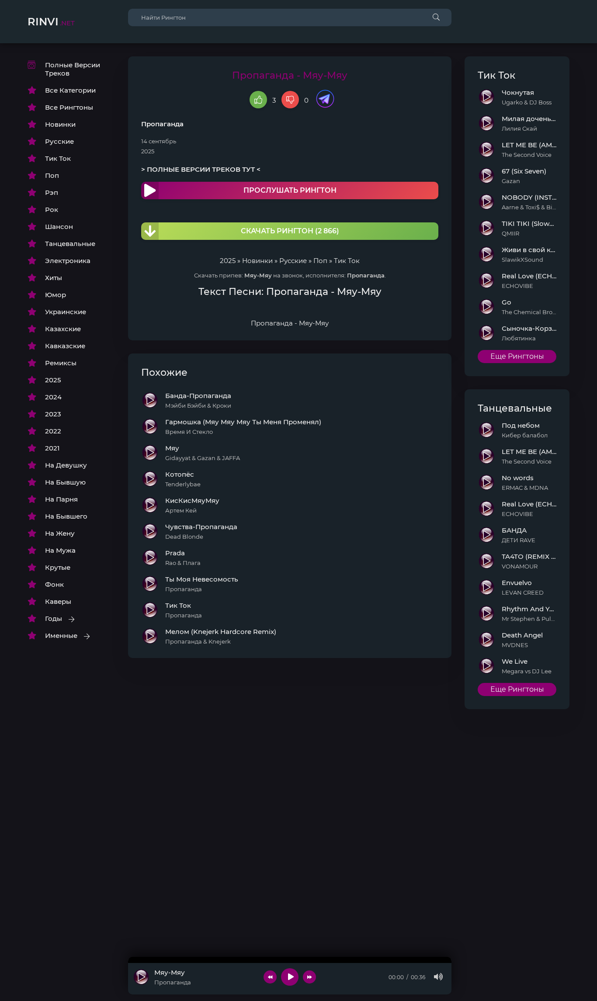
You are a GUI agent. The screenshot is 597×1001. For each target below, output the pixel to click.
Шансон (59, 226)
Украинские (65, 312)
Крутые (57, 567)
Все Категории (70, 90)
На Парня (61, 499)
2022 (53, 431)
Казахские (63, 329)
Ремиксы (60, 363)
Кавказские (65, 346)
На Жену (60, 533)
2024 (53, 397)
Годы (53, 618)
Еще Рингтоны (517, 356)
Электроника (67, 260)
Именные (61, 635)
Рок (51, 209)
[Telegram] (325, 99)
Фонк (54, 584)
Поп (52, 175)
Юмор (55, 295)
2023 (53, 414)
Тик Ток (58, 158)
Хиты (53, 278)
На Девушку (66, 465)
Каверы (58, 601)
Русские (59, 141)
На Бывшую (65, 482)
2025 (53, 380)
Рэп (51, 192)
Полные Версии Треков (72, 69)
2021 (52, 448)
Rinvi (51, 21)
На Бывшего (66, 516)
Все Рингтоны (69, 107)
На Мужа (60, 550)
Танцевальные (70, 243)
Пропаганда (162, 124)
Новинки (60, 124)
